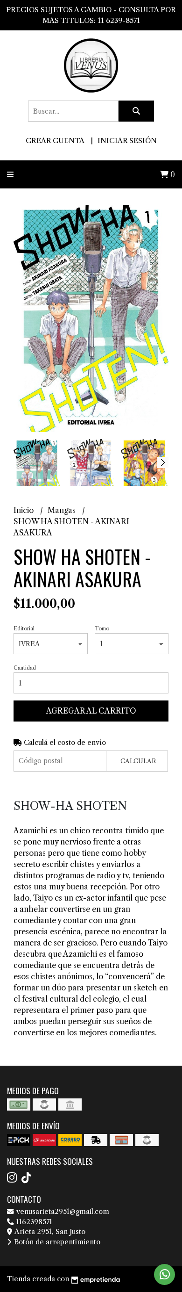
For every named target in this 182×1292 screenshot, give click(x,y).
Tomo (102, 628)
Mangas (62, 510)
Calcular (138, 761)
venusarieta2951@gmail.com (61, 1211)
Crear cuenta (55, 140)
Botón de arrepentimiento (56, 1242)
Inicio (24, 510)
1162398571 (33, 1222)
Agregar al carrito (91, 710)
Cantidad (25, 667)
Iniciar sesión (127, 140)
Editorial (24, 628)
